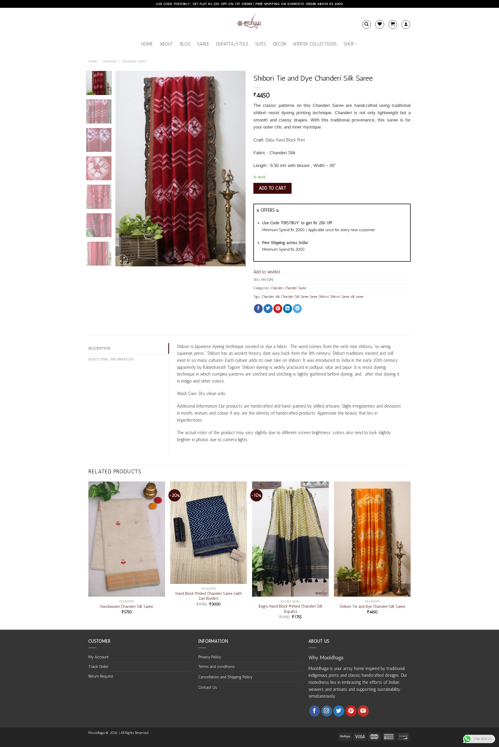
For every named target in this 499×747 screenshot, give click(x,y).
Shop (349, 44)
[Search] (366, 24)
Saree (203, 44)
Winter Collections (315, 44)
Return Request (100, 676)
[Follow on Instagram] (326, 711)
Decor (279, 44)
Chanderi (109, 61)
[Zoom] (122, 260)
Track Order (98, 666)
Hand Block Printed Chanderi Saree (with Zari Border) (208, 596)
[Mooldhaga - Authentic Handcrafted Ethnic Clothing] (249, 22)
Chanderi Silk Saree (294, 296)
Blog (185, 44)
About (166, 44)
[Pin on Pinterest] (277, 308)
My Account (98, 657)
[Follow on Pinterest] (351, 711)
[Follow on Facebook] (314, 711)
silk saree (356, 296)
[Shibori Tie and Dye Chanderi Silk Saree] (372, 539)
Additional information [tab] (111, 359)
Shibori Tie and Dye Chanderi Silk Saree (372, 606)
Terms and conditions (216, 666)
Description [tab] (99, 348)
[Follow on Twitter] (338, 711)
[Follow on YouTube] (363, 711)
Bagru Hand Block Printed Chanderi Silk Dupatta (291, 609)
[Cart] (393, 24)
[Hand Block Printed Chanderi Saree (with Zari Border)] (208, 532)
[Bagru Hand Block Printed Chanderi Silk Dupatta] (290, 539)
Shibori (324, 296)
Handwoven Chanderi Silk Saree (126, 606)
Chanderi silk (270, 296)
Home (147, 44)
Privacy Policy (209, 657)
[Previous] (124, 168)
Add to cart (272, 188)
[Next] (236, 168)
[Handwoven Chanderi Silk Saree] (126, 539)
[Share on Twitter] (268, 308)
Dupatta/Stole (232, 44)
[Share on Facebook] (258, 308)
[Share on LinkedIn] (287, 308)
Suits (260, 44)
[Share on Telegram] (297, 308)
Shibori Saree (339, 296)
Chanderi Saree (134, 61)
